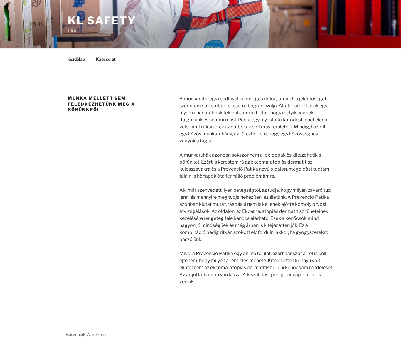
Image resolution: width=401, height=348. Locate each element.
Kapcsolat (106, 59)
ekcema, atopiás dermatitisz (241, 267)
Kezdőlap (76, 59)
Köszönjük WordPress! (87, 334)
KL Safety (102, 20)
